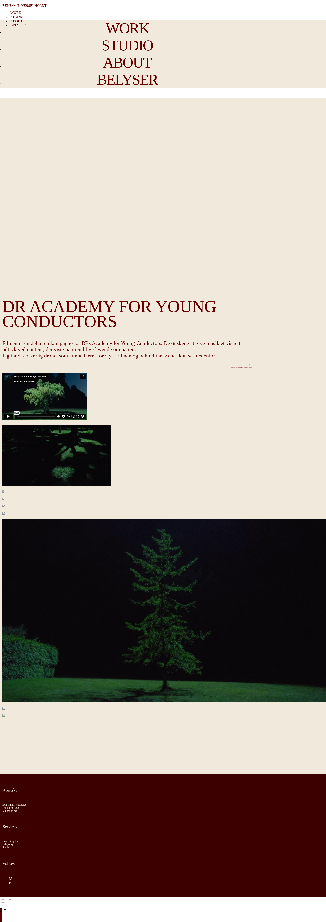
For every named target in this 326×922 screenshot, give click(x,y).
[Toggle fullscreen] (8, 899)
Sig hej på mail (10, 810)
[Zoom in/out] (11, 899)
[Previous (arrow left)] (1, 902)
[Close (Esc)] (1, 899)
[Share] (4, 899)
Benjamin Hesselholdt (24, 6)
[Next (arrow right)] (4, 902)
